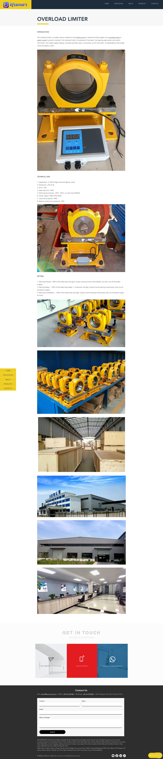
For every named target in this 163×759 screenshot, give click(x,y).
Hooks (93, 742)
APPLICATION (8, 375)
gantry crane (41, 40)
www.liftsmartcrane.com (72, 756)
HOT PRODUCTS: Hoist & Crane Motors (49, 740)
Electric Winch (46, 750)
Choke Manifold (96, 750)
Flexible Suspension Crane (108, 740)
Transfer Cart (55, 750)
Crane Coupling (53, 744)
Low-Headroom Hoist (55, 742)
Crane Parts (82, 748)
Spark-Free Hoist (86, 744)
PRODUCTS (8, 384)
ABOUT (8, 379)
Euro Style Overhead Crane (68, 750)
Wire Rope (44, 744)
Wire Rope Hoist (86, 742)
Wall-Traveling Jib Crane (61, 746)
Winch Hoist (76, 742)
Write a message (44, 717)
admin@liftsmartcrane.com (49, 694)
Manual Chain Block (108, 744)
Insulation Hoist (96, 744)
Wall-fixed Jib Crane (47, 746)
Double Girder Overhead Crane (71, 740)
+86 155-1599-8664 (68, 694)
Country (42, 701)
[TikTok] (124, 755)
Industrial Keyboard (97, 748)
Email (41, 709)
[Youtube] (113, 755)
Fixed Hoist (114, 742)
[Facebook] (116, 755)
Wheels (98, 742)
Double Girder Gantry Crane (90, 740)
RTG (105, 748)
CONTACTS (8, 388)
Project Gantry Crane (62, 748)
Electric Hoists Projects (48, 748)
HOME (8, 371)
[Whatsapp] (112, 659)
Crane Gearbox (67, 742)
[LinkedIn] (120, 755)
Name (83, 701)
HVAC (88, 748)
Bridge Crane (74, 748)
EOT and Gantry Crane (84, 750)
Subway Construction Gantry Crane (69, 744)
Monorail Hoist (106, 742)
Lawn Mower (111, 748)
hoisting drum (81, 37)
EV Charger (119, 748)
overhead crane (114, 37)
